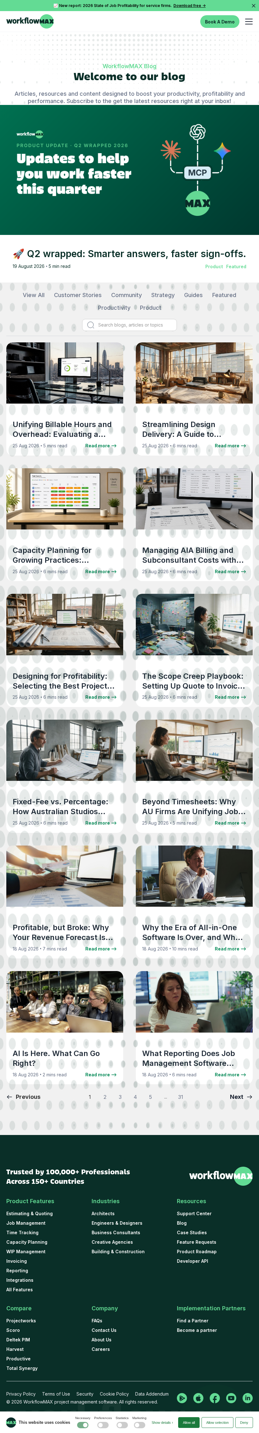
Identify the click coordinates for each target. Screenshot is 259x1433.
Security (84, 1394)
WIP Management (25, 1251)
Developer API (192, 1261)
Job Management (25, 1223)
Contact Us (104, 1330)
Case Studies (192, 1232)
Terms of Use (56, 1394)
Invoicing (16, 1261)
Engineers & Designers (117, 1223)
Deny (244, 1422)
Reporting (17, 1270)
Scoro (13, 1330)
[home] (30, 21)
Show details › (162, 1422)
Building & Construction (118, 1251)
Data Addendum (152, 1394)
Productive (18, 1358)
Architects (103, 1213)
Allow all (189, 1422)
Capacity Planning (26, 1242)
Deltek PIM (18, 1339)
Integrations (19, 1280)
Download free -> (189, 5)
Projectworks (21, 1320)
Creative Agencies (112, 1242)
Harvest (15, 1349)
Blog (182, 1223)
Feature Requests (196, 1242)
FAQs (97, 1320)
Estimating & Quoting (29, 1213)
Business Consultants (116, 1232)
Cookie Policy (114, 1394)
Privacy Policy (21, 1394)
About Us (101, 1339)
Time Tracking (22, 1232)
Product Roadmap (197, 1251)
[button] (248, 21)
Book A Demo (220, 21)
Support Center (194, 1213)
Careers (101, 1349)
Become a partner (197, 1330)
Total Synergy (22, 1368)
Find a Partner (192, 1320)
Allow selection (217, 1422)
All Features (19, 1289)
